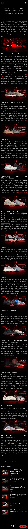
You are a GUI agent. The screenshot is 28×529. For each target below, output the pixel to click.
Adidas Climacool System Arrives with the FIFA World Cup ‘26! (18, 511)
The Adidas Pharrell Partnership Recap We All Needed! (18, 495)
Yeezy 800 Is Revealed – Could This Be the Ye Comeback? (18, 478)
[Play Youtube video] (14, 45)
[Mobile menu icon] (25, 3)
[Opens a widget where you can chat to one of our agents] (23, 526)
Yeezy (14, 461)
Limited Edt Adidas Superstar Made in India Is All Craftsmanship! (17, 471)
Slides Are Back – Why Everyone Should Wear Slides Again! (17, 487)
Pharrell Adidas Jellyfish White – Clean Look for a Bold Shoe (18, 502)
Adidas (10, 461)
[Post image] (5, 472)
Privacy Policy (18, 524)
